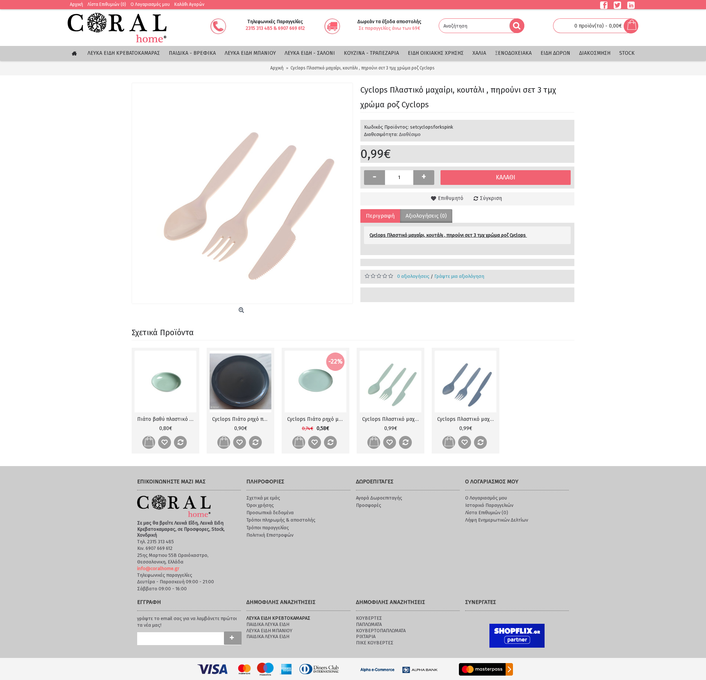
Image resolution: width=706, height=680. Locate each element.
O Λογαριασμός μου (486, 498)
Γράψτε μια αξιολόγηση (459, 276)
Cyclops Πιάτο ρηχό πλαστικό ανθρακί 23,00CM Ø (241, 419)
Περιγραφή (380, 215)
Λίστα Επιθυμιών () (486, 512)
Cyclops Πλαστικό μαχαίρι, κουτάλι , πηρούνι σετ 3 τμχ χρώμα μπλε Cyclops (466, 419)
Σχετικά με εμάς (263, 498)
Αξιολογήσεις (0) (426, 215)
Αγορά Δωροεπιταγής (379, 498)
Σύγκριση (491, 198)
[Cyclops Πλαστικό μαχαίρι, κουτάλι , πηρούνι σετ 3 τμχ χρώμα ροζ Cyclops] (242, 193)
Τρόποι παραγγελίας (267, 527)
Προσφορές (368, 505)
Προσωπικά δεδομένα (270, 512)
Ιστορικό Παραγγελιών (489, 505)
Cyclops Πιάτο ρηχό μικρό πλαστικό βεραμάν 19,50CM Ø (316, 419)
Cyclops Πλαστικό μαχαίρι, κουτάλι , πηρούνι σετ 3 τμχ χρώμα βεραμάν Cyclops (391, 419)
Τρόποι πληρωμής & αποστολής (280, 520)
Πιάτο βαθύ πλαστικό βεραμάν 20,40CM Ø (166, 419)
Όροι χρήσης (260, 505)
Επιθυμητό (450, 198)
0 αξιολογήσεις (413, 276)
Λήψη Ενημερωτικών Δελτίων (496, 520)
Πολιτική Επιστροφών (269, 535)
